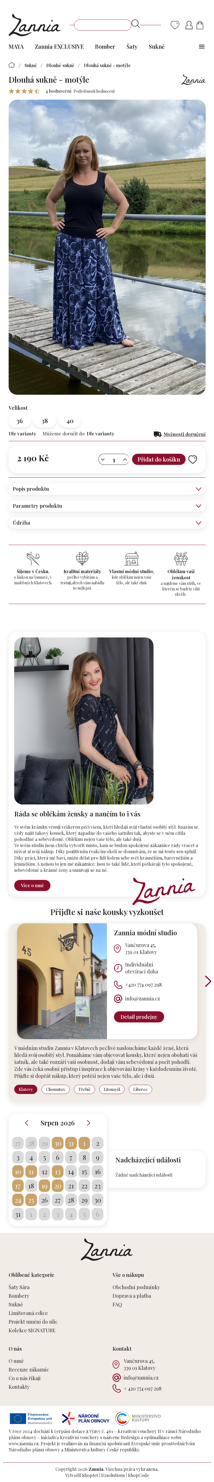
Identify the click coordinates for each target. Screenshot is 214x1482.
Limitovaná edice (28, 1313)
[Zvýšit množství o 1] (125, 459)
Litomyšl (112, 1089)
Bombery (19, 1295)
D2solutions (113, 1475)
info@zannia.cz (142, 998)
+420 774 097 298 (143, 984)
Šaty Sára (19, 1287)
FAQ (117, 1304)
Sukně (16, 1304)
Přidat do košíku (159, 459)
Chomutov (55, 1089)
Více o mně (32, 885)
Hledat (136, 23)
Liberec (140, 1089)
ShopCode (138, 1475)
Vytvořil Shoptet (81, 1475)
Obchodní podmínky (136, 1287)
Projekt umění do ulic (33, 1321)
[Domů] (12, 65)
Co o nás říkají (25, 1378)
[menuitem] (16, 46)
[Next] (208, 981)
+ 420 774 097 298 (143, 1388)
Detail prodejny (139, 1017)
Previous (27, 1123)
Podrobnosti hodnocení (94, 91)
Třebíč (84, 1089)
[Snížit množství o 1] (103, 459)
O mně (16, 1361)
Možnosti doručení (185, 434)
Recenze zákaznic (29, 1369)
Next (88, 1123)
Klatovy (26, 1089)
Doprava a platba (132, 1295)
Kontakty (19, 1386)
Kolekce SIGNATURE (32, 1330)
